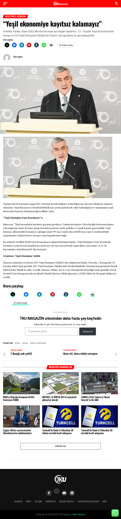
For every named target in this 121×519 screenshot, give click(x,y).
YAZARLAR (18, 501)
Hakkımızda (50, 501)
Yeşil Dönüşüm (38, 343)
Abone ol (87, 331)
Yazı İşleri (18, 57)
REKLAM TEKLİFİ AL (66, 501)
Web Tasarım (79, 514)
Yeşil (25, 343)
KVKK (104, 501)
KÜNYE (28, 501)
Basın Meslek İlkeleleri (88, 501)
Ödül (18, 343)
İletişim (38, 501)
